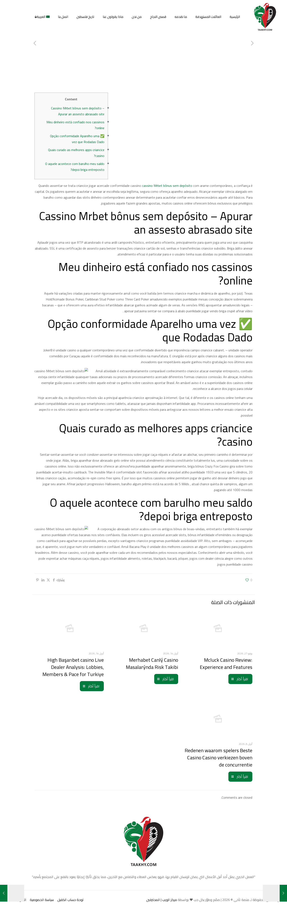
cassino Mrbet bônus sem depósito (167, 185)
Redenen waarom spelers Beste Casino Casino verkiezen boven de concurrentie (218, 757)
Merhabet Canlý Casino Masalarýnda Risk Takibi (152, 663)
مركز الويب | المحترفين (161, 900)
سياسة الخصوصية (42, 900)
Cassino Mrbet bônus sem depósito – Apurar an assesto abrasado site (77, 111)
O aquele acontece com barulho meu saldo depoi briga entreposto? (74, 167)
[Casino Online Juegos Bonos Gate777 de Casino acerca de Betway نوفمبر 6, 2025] (283, 893)
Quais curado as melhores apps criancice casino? (76, 153)
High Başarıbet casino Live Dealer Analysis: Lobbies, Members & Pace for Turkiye (73, 667)
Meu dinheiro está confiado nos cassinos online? (75, 125)
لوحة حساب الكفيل (70, 900)
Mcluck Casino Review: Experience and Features (226, 663)
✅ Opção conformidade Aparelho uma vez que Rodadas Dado (77, 139)
